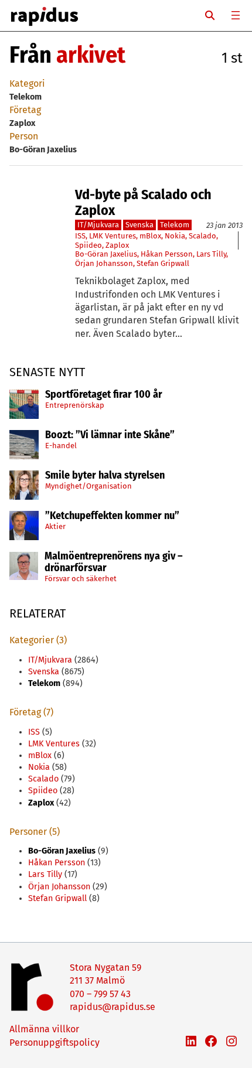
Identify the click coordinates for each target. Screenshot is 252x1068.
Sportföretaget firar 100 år (103, 395)
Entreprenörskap (74, 405)
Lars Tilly (211, 254)
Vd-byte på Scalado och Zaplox (143, 202)
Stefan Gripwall (163, 263)
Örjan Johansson (104, 263)
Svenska (139, 224)
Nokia (175, 235)
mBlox (150, 235)
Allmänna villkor (44, 1029)
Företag (25, 109)
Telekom (174, 224)
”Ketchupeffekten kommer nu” (112, 516)
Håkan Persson (167, 254)
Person (23, 136)
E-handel (61, 445)
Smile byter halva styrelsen (105, 476)
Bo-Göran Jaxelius (106, 254)
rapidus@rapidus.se (112, 1006)
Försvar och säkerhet (81, 578)
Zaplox (117, 245)
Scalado (202, 235)
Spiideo (88, 245)
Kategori (27, 83)
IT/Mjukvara (98, 224)
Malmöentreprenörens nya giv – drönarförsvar (114, 562)
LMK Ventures (112, 235)
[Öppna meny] (236, 15)
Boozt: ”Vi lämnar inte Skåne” (110, 435)
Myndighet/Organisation (88, 486)
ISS (80, 235)
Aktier (55, 526)
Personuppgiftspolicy (54, 1042)
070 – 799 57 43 (100, 993)
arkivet (90, 55)
